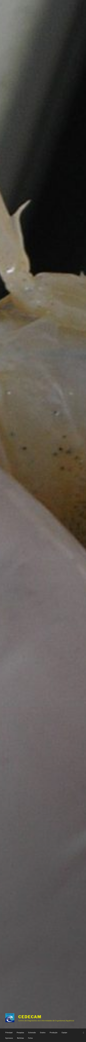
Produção (53, 1032)
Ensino (42, 1032)
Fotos (30, 1038)
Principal (8, 1032)
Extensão (32, 1032)
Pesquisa (20, 1032)
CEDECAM (29, 1016)
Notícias (20, 1038)
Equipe (64, 1032)
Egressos (9, 1038)
